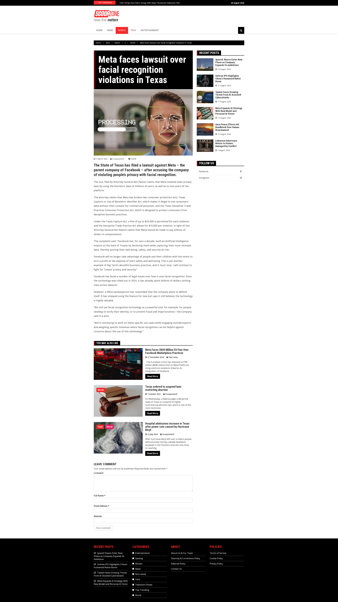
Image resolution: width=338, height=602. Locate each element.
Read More (152, 376)
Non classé (140, 574)
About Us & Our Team (182, 553)
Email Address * (101, 505)
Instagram (204, 177)
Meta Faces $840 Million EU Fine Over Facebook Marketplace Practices (167, 351)
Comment (98, 473)
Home (99, 30)
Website (98, 516)
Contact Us (176, 568)
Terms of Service (218, 553)
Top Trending (142, 590)
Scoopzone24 (118, 159)
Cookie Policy (216, 558)
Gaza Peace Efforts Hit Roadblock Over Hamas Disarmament (227, 127)
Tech (133, 30)
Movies (138, 563)
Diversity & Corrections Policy (185, 558)
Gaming (139, 558)
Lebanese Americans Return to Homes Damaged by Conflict (226, 143)
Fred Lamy (173, 357)
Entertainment (150, 30)
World (122, 30)
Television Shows (143, 584)
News (110, 30)
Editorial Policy (178, 563)
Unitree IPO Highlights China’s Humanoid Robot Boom (228, 78)
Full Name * (99, 495)
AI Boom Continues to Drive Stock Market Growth (140, 3)
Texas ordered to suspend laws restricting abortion (163, 388)
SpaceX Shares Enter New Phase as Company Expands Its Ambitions (228, 62)
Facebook (203, 171)
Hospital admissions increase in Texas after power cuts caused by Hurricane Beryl (167, 427)
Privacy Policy (216, 563)
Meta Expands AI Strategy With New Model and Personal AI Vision (228, 111)
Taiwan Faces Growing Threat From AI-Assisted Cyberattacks (228, 95)
